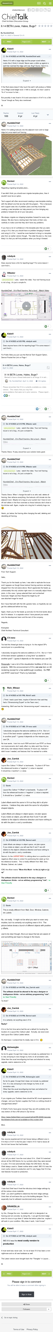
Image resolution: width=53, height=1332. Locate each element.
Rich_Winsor (13, 687)
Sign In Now (26, 1294)
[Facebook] (29, 10)
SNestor (11, 272)
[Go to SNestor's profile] (3, 274)
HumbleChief (8, 33)
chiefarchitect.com (18, 10)
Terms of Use (18, 1329)
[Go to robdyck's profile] (3, 257)
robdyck (11, 256)
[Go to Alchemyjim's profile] (3, 1048)
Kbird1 (10, 48)
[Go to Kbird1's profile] (3, 50)
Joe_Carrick (13, 758)
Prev (9, 41)
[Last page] (49, 42)
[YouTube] (33, 10)
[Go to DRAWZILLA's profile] (3, 1207)
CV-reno (11, 637)
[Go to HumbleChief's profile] (3, 124)
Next (44, 41)
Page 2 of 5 (26, 41)
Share (27, 1304)
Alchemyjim (13, 1047)
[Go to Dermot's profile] (3, 182)
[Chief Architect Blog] (49, 10)
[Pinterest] (41, 10)
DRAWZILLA (13, 1206)
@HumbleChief (7, 280)
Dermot (10, 181)
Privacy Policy (32, 1329)
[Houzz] (45, 10)
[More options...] (50, 49)
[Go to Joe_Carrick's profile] (3, 760)
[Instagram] (37, 10)
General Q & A (18, 35)
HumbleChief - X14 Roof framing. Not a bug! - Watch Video (25, 290)
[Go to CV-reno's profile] (3, 639)
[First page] (4, 42)
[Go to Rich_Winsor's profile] (3, 689)
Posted (15, 51)
